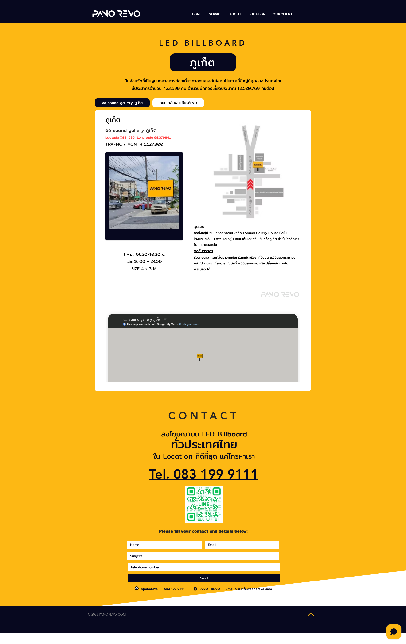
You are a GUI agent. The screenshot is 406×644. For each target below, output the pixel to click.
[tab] (122, 102)
